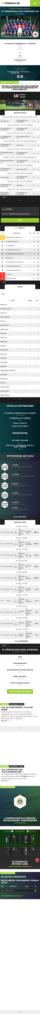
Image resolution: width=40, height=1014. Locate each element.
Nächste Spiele (20, 113)
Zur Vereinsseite (20, 14)
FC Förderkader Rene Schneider (20, 650)
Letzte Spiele (37, 112)
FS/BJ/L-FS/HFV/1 (20, 423)
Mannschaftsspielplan (2, 112)
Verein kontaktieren (20, 691)
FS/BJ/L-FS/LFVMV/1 (20, 426)
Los (20, 220)
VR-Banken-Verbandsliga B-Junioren (20, 43)
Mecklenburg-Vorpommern (23, 8)
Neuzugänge (37, 286)
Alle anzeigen (19, 516)
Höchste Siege (20, 522)
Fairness (2, 228)
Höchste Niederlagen (2, 522)
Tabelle (21, 228)
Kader (20, 286)
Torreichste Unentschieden (37, 522)
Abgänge (2, 286)
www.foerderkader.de (20, 683)
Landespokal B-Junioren (20, 418)
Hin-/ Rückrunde (37, 228)
